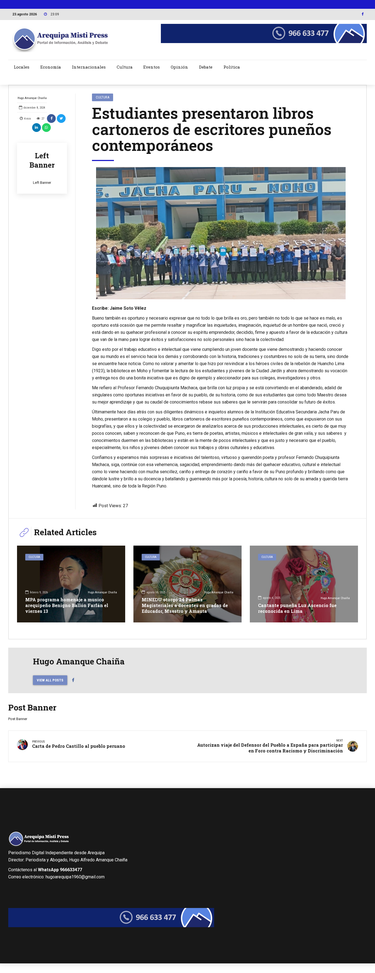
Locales (21, 67)
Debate (205, 67)
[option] (221, 233)
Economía (50, 67)
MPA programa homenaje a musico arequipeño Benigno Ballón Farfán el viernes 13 (66, 605)
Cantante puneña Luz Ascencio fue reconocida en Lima (297, 608)
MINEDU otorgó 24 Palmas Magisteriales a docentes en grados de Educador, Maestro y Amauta (185, 605)
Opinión (179, 67)
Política (231, 67)
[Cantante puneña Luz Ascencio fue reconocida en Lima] (304, 584)
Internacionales (89, 67)
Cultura (125, 67)
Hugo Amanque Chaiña (32, 98)
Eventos (151, 67)
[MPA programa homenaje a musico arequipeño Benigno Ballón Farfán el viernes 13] (71, 584)
